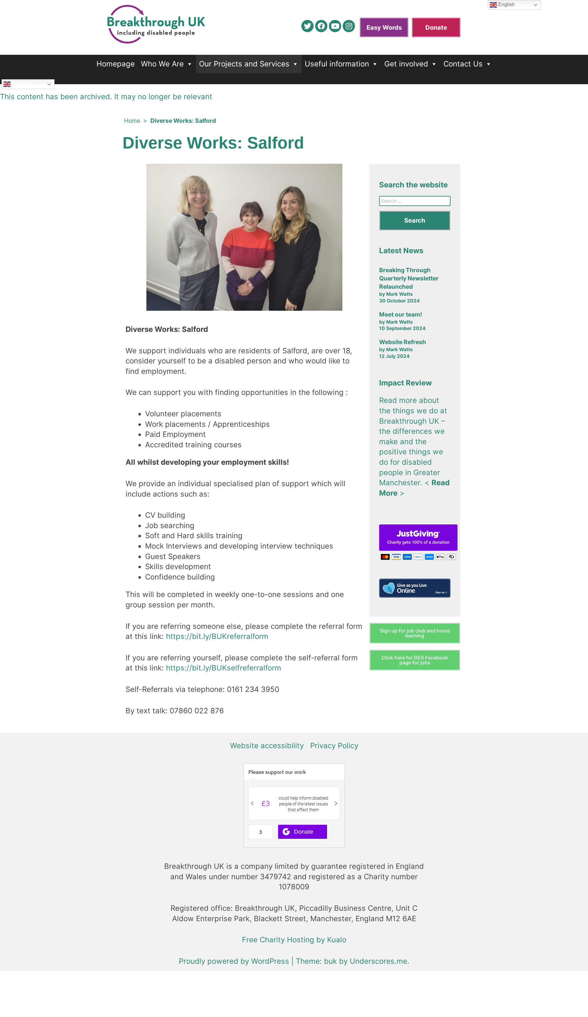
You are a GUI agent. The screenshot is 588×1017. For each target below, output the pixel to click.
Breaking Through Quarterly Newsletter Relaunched (409, 278)
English (20, 83)
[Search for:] (414, 201)
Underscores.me (378, 961)
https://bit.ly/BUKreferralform (217, 636)
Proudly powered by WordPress (235, 961)
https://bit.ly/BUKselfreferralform (223, 667)
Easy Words (384, 27)
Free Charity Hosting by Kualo (294, 939)
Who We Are (162, 63)
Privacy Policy (334, 745)
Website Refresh (402, 342)
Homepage (115, 63)
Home (132, 120)
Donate (436, 27)
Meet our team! (400, 314)
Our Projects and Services (244, 63)
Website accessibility (267, 745)
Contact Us (463, 63)
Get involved (406, 63)
